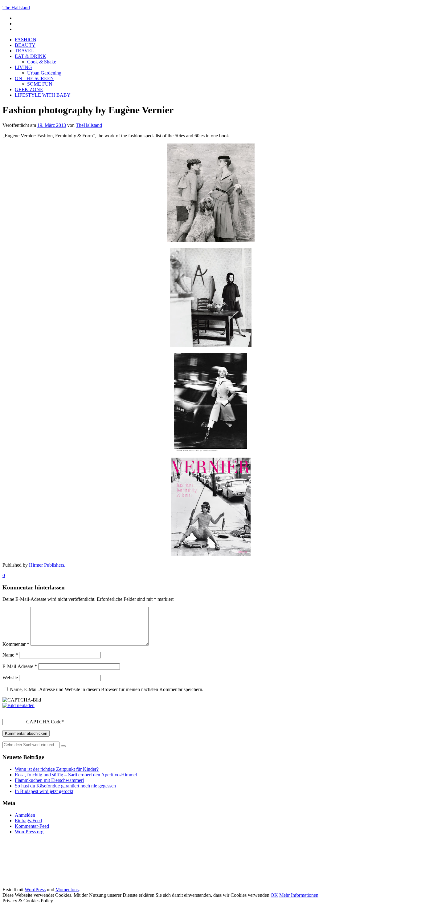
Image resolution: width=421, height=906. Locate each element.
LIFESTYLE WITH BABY (43, 95)
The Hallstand (16, 7)
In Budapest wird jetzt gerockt (44, 791)
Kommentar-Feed (32, 826)
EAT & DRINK (30, 56)
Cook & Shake (41, 61)
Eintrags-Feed (28, 820)
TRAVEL (24, 50)
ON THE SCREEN (34, 78)
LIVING (23, 67)
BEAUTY (25, 45)
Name (10, 654)
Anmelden (25, 815)
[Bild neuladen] (18, 705)
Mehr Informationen (298, 895)
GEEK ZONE (29, 89)
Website (10, 677)
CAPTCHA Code (43, 721)
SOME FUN (39, 84)
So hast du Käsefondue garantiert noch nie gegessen (65, 785)
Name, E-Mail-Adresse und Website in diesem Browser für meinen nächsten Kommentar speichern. (106, 689)
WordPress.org (29, 831)
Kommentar (15, 644)
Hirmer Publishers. (47, 565)
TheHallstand (89, 125)
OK (274, 895)
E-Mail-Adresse (19, 666)
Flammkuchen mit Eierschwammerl (49, 780)
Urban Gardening (44, 72)
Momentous (67, 889)
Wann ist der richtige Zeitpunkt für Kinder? (57, 769)
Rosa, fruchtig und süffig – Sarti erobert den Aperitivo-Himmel (76, 774)
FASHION (25, 39)
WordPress (35, 889)
